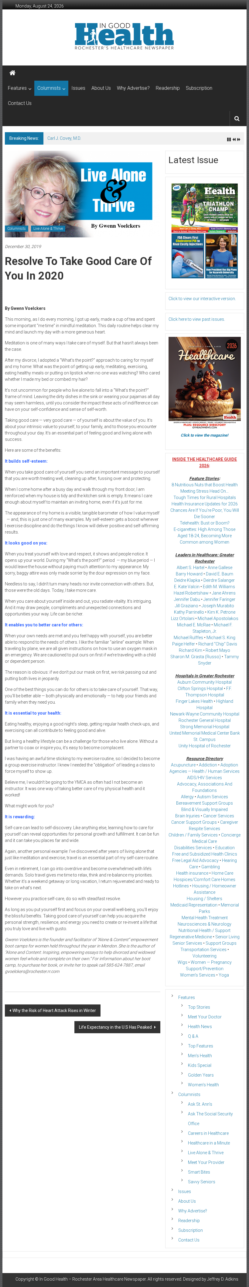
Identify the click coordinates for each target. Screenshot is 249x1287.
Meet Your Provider (206, 1162)
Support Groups (221, 943)
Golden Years (201, 1075)
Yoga (224, 975)
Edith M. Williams (219, 586)
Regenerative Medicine (191, 936)
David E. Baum (219, 573)
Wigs (182, 962)
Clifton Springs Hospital (200, 688)
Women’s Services (197, 975)
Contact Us (20, 103)
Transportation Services (203, 949)
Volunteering (205, 956)
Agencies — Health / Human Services (204, 771)
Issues (78, 88)
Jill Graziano (186, 605)
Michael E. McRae (193, 624)
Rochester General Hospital (205, 720)
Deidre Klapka (187, 580)
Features (17, 88)
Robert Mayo (218, 650)
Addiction (208, 764)
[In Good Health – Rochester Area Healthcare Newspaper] (12, 73)
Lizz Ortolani (182, 618)
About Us (101, 88)
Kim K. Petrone (221, 612)
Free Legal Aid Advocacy (195, 860)
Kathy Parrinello (189, 612)
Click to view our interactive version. (202, 298)
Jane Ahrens (224, 593)
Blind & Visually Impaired (204, 809)
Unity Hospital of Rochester (205, 745)
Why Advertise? (133, 88)
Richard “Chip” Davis (217, 644)
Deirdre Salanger (219, 580)
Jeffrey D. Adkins (222, 1279)
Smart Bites (199, 1172)
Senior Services (187, 943)
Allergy (187, 796)
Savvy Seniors (201, 1181)
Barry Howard (189, 573)
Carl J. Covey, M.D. (64, 138)
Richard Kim (190, 650)
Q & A (193, 1036)
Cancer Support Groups (194, 822)
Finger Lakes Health (194, 701)
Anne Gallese (220, 567)
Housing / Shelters (204, 898)
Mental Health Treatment (205, 917)
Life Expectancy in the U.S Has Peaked (116, 1027)
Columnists (49, 88)
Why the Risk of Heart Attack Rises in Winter (54, 1010)
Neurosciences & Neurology (204, 924)
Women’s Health (203, 1084)
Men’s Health (200, 1055)
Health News (200, 1026)
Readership (168, 88)
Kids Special (199, 1065)
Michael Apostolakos (218, 618)
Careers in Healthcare (208, 1133)
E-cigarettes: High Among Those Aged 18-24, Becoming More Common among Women (204, 536)
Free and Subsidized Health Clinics (204, 854)
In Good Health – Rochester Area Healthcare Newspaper (92, 1279)
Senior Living (227, 936)
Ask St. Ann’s (200, 1104)
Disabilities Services (193, 847)
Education (225, 847)
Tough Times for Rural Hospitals (204, 497)
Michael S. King (220, 637)
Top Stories (199, 1007)
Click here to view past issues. (197, 319)
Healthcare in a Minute (209, 1143)
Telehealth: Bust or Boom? (205, 523)
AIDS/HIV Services (204, 777)
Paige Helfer (183, 644)
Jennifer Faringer (219, 599)
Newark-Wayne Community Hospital (204, 714)
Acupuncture (183, 764)
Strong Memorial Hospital (204, 726)
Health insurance (192, 873)
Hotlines (181, 885)
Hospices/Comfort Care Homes (204, 879)
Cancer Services (218, 815)
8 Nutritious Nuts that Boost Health (205, 484)
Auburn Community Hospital (204, 682)
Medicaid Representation (193, 905)
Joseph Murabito (218, 605)
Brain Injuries (187, 815)
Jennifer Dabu (187, 599)
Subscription (199, 88)
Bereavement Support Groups (204, 803)
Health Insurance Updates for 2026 (205, 503)
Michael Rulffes (188, 637)
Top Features (200, 1046)
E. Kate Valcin (187, 586)
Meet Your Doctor (205, 1016)
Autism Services (212, 796)
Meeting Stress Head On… (204, 491)
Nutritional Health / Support (204, 930)
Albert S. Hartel (190, 567)
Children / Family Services (193, 835)
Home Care (222, 873)
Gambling (210, 866)
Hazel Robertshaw (191, 593)
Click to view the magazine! (204, 435)
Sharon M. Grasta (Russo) (195, 656)
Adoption (229, 764)
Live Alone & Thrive (48, 228)
